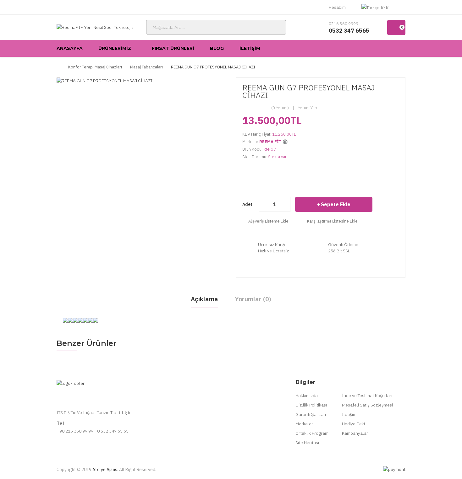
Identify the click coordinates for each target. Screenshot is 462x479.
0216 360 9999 (343, 23)
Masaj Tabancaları (146, 67)
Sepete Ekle (335, 204)
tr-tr (384, 7)
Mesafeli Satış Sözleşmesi (367, 405)
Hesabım (337, 7)
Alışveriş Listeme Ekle (268, 221)
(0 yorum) (280, 108)
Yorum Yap (307, 108)
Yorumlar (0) (253, 299)
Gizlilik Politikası (311, 405)
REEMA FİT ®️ (273, 141)
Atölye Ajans (104, 469)
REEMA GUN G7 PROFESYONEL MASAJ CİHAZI (213, 67)
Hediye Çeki (353, 424)
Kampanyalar (355, 433)
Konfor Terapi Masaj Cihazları (95, 67)
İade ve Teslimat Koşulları (367, 395)
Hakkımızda (306, 395)
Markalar (304, 424)
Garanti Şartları (310, 414)
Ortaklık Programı (312, 433)
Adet (247, 204)
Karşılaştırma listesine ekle (332, 221)
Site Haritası (307, 442)
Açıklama (204, 299)
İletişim (349, 414)
